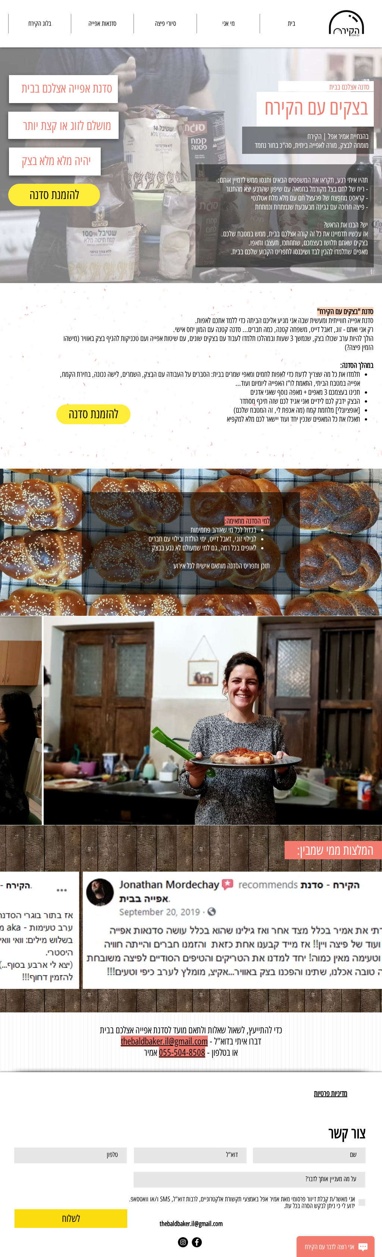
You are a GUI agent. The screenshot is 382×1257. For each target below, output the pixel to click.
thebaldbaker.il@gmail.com (191, 1224)
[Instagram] (183, 1242)
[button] (102, 23)
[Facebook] (197, 1242)
